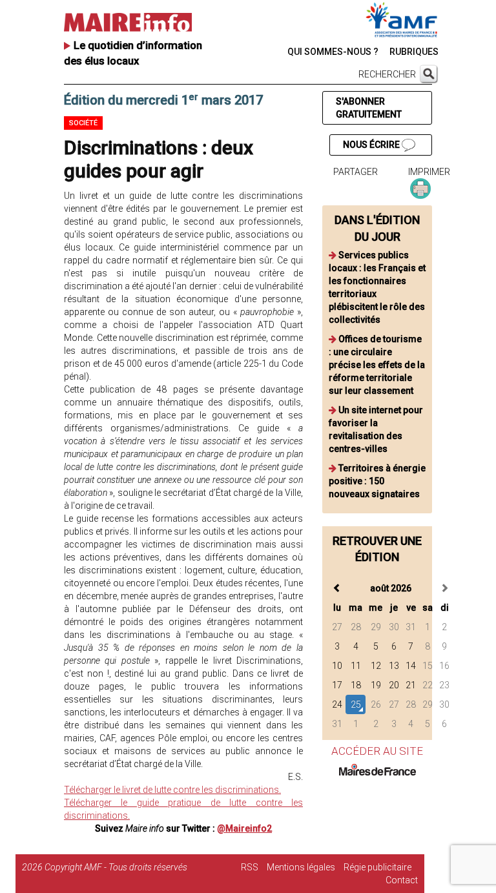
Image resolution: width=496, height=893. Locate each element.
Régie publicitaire (377, 867)
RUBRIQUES (414, 51)
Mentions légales (301, 867)
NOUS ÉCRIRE (372, 144)
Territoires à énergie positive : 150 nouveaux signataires (377, 481)
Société (83, 123)
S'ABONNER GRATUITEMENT (369, 107)
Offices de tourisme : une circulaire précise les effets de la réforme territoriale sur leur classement (377, 365)
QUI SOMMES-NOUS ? (332, 51)
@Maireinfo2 (244, 828)
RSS (249, 867)
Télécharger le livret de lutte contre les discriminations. (172, 790)
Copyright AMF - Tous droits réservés (116, 867)
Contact (402, 880)
